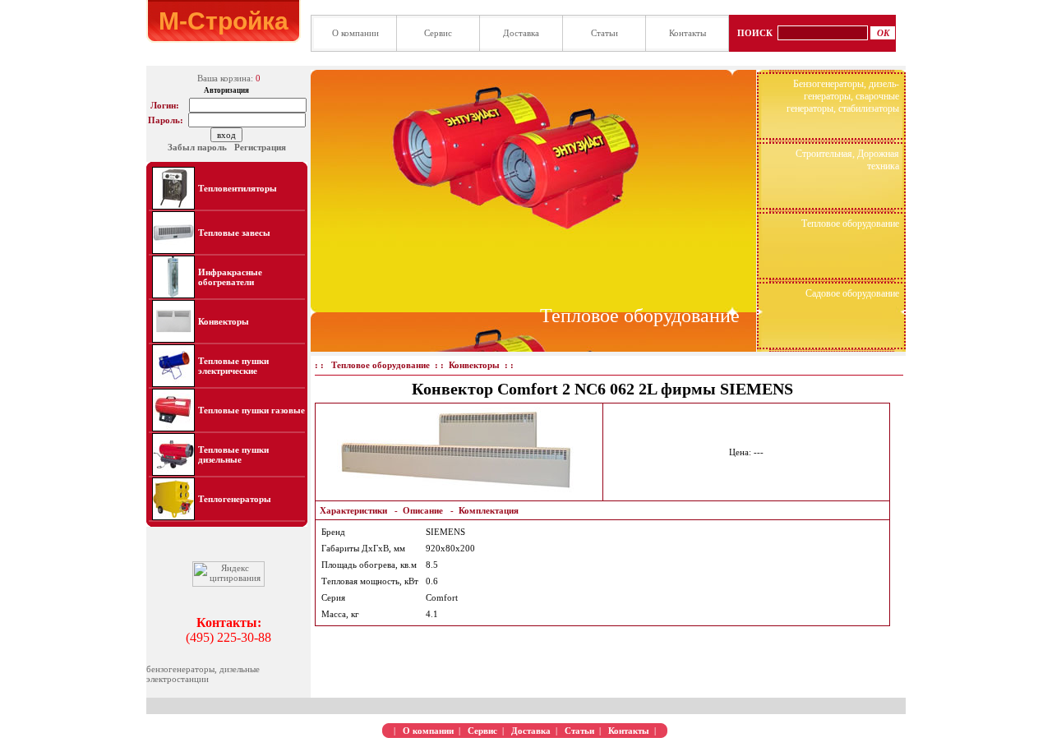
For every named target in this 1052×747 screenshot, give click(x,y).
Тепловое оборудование (640, 315)
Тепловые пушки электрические (233, 366)
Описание (423, 510)
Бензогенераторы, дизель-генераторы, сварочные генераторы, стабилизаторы (843, 96)
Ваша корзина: (225, 78)
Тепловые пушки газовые (251, 410)
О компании (355, 33)
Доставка (521, 33)
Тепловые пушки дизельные (233, 454)
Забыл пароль (197, 147)
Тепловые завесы (234, 232)
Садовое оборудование (852, 293)
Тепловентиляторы (237, 188)
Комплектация (489, 510)
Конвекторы (223, 321)
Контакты (687, 33)
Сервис (438, 33)
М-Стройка (223, 21)
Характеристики (353, 510)
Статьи (604, 33)
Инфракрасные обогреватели (230, 277)
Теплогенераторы (234, 499)
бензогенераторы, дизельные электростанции (203, 674)
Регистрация (260, 147)
